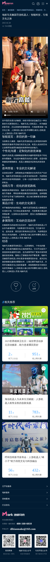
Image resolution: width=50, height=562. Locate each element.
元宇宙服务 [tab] (6, 486)
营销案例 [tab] (6, 499)
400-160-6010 (24, 523)
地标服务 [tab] (6, 493)
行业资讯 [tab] (6, 505)
